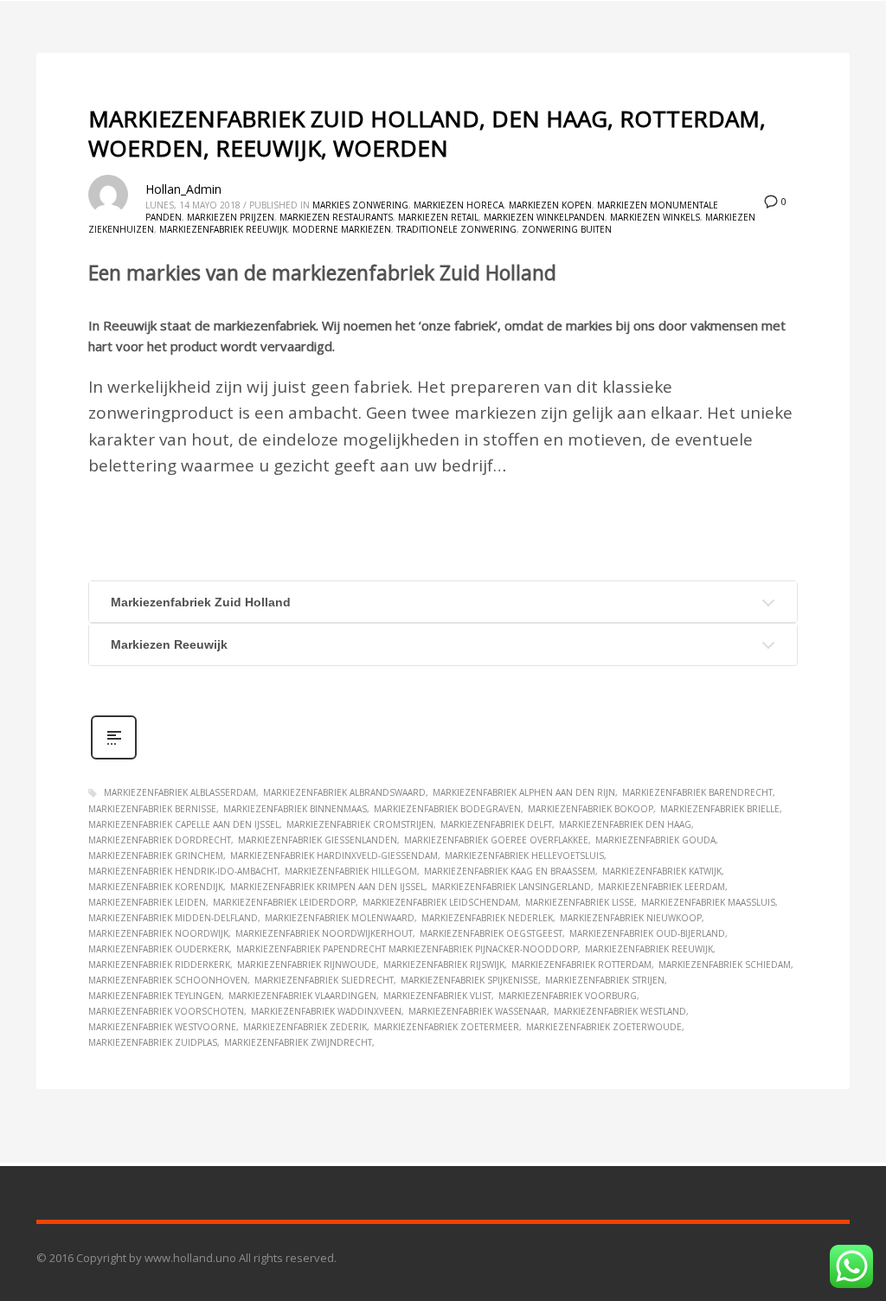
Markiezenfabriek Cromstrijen (359, 824)
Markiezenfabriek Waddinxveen (326, 1011)
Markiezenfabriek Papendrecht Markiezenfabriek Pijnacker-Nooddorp (407, 949)
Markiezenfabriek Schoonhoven (167, 980)
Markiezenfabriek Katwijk (662, 871)
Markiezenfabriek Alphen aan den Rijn (524, 792)
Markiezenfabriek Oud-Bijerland (647, 933)
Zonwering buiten (567, 229)
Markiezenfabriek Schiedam (724, 964)
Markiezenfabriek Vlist (437, 996)
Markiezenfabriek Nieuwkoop (631, 918)
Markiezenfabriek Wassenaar (477, 1011)
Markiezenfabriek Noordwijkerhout (324, 933)
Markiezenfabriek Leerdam (661, 887)
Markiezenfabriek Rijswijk (443, 964)
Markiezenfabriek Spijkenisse (469, 980)
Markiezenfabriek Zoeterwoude (604, 1027)
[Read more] (113, 757)
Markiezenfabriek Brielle (720, 809)
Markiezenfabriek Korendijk (155, 887)
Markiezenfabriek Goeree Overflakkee (496, 840)
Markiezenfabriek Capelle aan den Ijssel (183, 824)
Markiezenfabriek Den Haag (625, 824)
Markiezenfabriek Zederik (305, 1027)
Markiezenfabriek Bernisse (152, 809)
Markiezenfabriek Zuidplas (152, 1042)
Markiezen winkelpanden (544, 217)
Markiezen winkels (655, 217)
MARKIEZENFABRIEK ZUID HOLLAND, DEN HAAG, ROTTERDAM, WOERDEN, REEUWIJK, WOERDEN (427, 133)
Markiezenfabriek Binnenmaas (295, 809)
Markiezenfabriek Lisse (579, 902)
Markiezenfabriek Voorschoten (166, 1011)
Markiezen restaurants (336, 217)
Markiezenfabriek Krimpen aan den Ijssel (327, 887)
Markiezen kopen (550, 205)
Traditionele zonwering (456, 229)
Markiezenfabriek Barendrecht (697, 792)
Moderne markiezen (341, 229)
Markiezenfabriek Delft (496, 824)
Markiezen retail (438, 217)
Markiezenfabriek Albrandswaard (344, 792)
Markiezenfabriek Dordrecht (159, 840)
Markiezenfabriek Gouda (655, 840)
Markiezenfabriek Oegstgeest (491, 933)
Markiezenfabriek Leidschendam (440, 902)
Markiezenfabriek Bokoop (590, 809)
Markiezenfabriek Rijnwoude (306, 964)
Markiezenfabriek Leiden (147, 902)
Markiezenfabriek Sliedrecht (324, 980)
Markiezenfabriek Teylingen (155, 996)
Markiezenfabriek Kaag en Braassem (509, 871)
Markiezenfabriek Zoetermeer (446, 1027)
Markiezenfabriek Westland (620, 1011)
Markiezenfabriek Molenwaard (339, 918)
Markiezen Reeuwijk (169, 644)
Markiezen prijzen (230, 217)
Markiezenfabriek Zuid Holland (201, 602)
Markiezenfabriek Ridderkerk (159, 964)
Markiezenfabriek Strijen (604, 980)
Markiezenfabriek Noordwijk (158, 933)
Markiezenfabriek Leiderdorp (284, 902)
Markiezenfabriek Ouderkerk (158, 949)
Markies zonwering (360, 205)
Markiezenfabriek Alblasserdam (180, 792)
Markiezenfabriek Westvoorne (162, 1027)
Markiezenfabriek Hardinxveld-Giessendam (334, 855)
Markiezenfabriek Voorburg (567, 996)
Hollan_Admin (183, 189)
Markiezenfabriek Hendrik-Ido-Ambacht (183, 871)
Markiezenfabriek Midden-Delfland (173, 918)
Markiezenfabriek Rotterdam (581, 964)
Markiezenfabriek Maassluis (708, 902)
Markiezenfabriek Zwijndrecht (298, 1042)
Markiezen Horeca (459, 205)
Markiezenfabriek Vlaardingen (302, 996)
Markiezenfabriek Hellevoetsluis (524, 855)
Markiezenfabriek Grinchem (155, 855)
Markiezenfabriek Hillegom (351, 871)
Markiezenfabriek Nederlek (487, 918)
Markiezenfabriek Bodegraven (447, 809)
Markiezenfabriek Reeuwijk (223, 229)
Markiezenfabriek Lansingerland (511, 887)
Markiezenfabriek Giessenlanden (317, 840)
